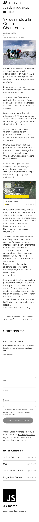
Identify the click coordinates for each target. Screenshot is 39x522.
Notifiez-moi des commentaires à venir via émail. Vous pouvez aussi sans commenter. (18, 412)
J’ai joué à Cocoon (11, 457)
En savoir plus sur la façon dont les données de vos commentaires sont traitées (19, 437)
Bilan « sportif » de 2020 (28, 318)
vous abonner (27, 412)
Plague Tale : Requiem (13, 477)
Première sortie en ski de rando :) (11, 318)
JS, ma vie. (12, 2)
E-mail (5, 390)
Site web (6, 400)
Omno (6, 464)
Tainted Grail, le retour (13, 470)
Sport (5, 35)
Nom (5, 381)
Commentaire (8, 355)
